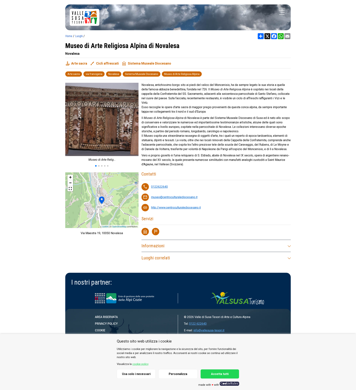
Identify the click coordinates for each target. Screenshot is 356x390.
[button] (96, 166)
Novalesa (113, 74)
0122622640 (159, 187)
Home (68, 36)
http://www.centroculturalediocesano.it (176, 207)
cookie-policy (140, 364)
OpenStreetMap (119, 226)
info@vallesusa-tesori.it (208, 330)
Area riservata (106, 317)
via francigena (94, 74)
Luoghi (79, 36)
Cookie (100, 330)
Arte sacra (73, 74)
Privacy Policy (106, 323)
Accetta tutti (220, 374)
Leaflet (105, 226)
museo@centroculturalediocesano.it (174, 197)
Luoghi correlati (155, 257)
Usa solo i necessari (136, 374)
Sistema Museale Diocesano (141, 74)
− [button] (70, 183)
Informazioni (152, 245)
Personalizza (178, 374)
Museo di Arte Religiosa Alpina (182, 74)
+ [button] (70, 177)
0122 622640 (198, 323)
